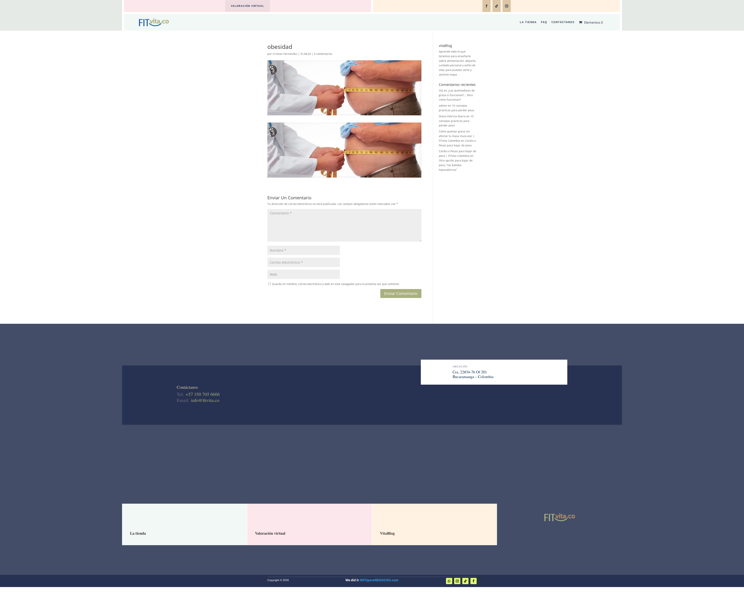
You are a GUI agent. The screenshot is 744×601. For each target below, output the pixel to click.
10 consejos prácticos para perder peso (456, 120)
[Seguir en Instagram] (507, 6)
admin (443, 105)
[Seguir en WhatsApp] (449, 581)
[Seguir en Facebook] (486, 6)
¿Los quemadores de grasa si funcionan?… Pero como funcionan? (457, 95)
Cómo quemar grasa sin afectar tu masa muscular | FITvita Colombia (456, 136)
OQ (441, 90)
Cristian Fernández (285, 54)
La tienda (138, 533)
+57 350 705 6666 (203, 394)
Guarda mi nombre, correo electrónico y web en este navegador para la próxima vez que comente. (336, 284)
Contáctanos (563, 22)
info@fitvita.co (205, 400)
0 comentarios (323, 54)
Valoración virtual (247, 6)
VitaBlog (387, 533)
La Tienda (528, 22)
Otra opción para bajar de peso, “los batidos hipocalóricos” (456, 165)
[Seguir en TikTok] (497, 6)
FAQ (544, 22)
